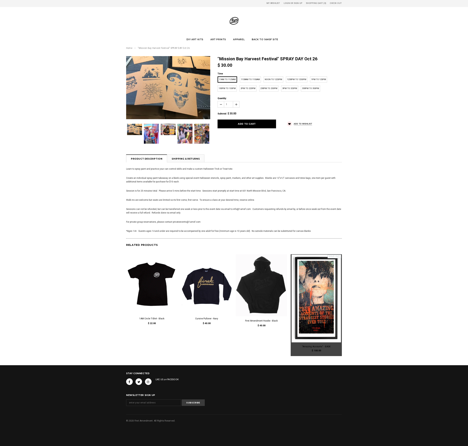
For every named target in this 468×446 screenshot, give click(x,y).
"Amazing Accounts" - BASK (316, 346)
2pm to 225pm (248, 88)
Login (287, 3)
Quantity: (222, 98)
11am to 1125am (227, 79)
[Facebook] (129, 381)
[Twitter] (138, 381)
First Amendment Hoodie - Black (261, 321)
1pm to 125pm (318, 79)
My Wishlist (273, 3)
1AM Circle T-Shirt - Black (151, 318)
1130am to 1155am (250, 79)
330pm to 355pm (310, 88)
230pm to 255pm (268, 88)
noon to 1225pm (273, 79)
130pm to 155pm (227, 88)
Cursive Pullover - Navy (206, 318)
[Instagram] (148, 381)
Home (129, 48)
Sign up (298, 3)
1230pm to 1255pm (296, 79)
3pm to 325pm (289, 88)
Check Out (336, 3)
